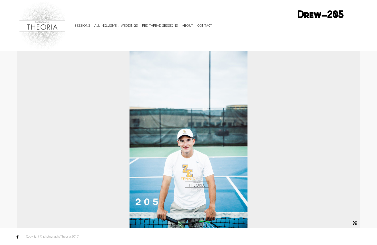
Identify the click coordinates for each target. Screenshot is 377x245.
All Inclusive (105, 25)
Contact (204, 25)
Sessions (82, 25)
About (187, 25)
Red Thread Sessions (160, 25)
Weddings (129, 25)
